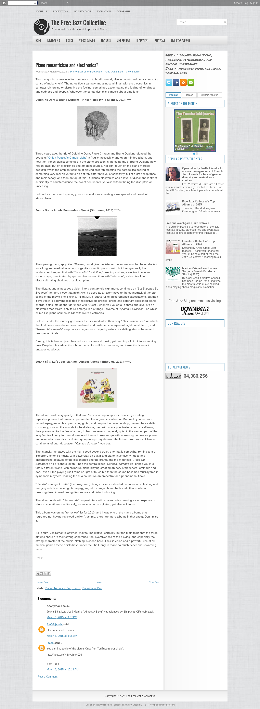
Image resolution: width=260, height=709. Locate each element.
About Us (41, 11)
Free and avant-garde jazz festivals (187, 223)
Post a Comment (47, 676)
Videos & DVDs (87, 40)
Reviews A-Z (53, 40)
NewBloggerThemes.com (162, 705)
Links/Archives (209, 95)
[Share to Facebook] (49, 574)
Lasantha (137, 705)
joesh (50, 642)
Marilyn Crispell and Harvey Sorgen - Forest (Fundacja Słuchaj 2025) (199, 271)
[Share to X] (45, 574)
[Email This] (37, 574)
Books (69, 40)
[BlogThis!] (41, 574)
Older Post (154, 582)
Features (106, 40)
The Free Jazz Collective (78, 22)
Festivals (160, 40)
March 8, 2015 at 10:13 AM (63, 669)
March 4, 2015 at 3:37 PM (62, 617)
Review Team (60, 11)
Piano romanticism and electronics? (67, 65)
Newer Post (42, 582)
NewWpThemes (104, 705)
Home (38, 40)
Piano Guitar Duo (113, 71)
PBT (146, 705)
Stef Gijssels (55, 624)
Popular (173, 95)
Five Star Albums (180, 40)
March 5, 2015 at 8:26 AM (62, 635)
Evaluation (104, 11)
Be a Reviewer (82, 11)
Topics (189, 95)
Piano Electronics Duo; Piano (86, 71)
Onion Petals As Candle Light (67, 157)
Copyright (123, 11)
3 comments (133, 71)
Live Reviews (123, 40)
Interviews (142, 40)
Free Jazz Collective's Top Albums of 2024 (198, 243)
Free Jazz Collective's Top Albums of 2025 (198, 203)
